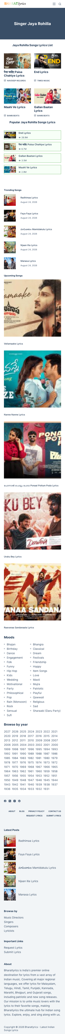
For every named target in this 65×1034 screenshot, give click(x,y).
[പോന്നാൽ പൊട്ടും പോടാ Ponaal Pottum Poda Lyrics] (32, 450)
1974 (38, 762)
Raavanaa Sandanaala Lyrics (19, 627)
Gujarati (38, 992)
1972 (54, 762)
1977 (15, 762)
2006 (7, 744)
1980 (46, 758)
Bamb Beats (13, 115)
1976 (23, 762)
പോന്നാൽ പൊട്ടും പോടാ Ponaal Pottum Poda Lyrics (31, 485)
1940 (31, 784)
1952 (46, 775)
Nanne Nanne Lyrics (14, 414)
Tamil (25, 988)
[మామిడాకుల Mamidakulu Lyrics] (10, 232)
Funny (10, 666)
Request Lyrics (34, 815)
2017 (31, 736)
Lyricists (9, 930)
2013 (7, 740)
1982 (31, 758)
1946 (38, 780)
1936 (7, 789)
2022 (46, 731)
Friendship (39, 662)
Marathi (9, 992)
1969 (23, 766)
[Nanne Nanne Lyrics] (32, 379)
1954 (31, 775)
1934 (23, 789)
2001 (46, 744)
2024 (31, 731)
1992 (7, 753)
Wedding (12, 679)
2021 (54, 731)
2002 (38, 744)
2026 (15, 731)
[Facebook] (5, 801)
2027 (7, 731)
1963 (15, 771)
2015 (46, 736)
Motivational (14, 684)
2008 (46, 740)
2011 (23, 740)
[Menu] (54, 4)
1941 (23, 784)
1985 (7, 758)
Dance (11, 653)
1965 (54, 766)
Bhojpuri (20, 992)
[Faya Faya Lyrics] (10, 216)
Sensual (12, 710)
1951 (54, 775)
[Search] (60, 4)
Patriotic (38, 688)
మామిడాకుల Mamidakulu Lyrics (36, 229)
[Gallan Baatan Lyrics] (47, 96)
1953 (38, 775)
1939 (38, 784)
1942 (15, 784)
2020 (7, 736)
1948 (23, 780)
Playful (37, 693)
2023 (38, 731)
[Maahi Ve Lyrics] (17, 96)
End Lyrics (41, 72)
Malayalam (48, 983)
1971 (7, 766)
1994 (46, 749)
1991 (15, 753)
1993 (54, 749)
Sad (35, 706)
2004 (23, 744)
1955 (23, 775)
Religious (38, 701)
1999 (7, 749)
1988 (38, 753)
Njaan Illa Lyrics (29, 245)
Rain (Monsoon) (17, 701)
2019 (15, 736)
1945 (46, 780)
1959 (46, 771)
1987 (46, 753)
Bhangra (38, 644)
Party (10, 688)
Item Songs (40, 670)
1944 (54, 780)
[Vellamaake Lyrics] (32, 308)
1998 (15, 749)
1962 (23, 771)
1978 (7, 762)
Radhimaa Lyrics (29, 197)
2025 (23, 731)
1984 (15, 758)
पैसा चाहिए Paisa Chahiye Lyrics (35, 144)
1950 (7, 780)
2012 (15, 740)
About (12, 811)
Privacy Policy (36, 811)
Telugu (8, 988)
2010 (31, 740)
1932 (38, 789)
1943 (7, 784)
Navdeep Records (16, 80)
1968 (31, 766)
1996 (31, 749)
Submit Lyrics (53, 815)
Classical (38, 648)
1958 (54, 771)
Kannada (47, 988)
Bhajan (11, 644)
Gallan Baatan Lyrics (30, 155)
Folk (9, 662)
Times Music (43, 80)
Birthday (12, 648)
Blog (21, 811)
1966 (46, 766)
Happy (37, 666)
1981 (38, 758)
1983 (23, 758)
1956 (15, 775)
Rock (10, 706)
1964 (7, 771)
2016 (38, 736)
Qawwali (38, 697)
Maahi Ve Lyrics (14, 107)
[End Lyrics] (47, 60)
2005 (15, 744)
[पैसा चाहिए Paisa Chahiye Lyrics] (17, 60)
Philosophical (15, 693)
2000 (54, 744)
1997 (23, 749)
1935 (15, 789)
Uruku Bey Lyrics (13, 556)
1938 (46, 784)
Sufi (9, 715)
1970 (15, 766)
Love (36, 675)
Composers (11, 926)
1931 (46, 789)
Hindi (17, 988)
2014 (54, 736)
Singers (8, 922)
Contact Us (54, 811)
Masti (36, 679)
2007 (54, 740)
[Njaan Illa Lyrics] (10, 247)
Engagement (15, 657)
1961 (31, 771)
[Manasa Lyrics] (10, 263)
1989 (31, 753)
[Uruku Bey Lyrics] (32, 521)
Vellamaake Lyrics (13, 343)
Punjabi (35, 988)
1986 (54, 753)
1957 (7, 775)
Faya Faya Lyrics (29, 213)
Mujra (36, 684)
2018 (23, 736)
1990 (23, 753)
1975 (31, 762)
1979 (54, 758)
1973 (46, 762)
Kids (9, 675)
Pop (9, 697)
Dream (37, 653)
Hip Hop (12, 670)
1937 (54, 784)
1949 (15, 780)
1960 (38, 771)
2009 (38, 740)
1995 (38, 749)
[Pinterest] (19, 801)
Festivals (38, 657)
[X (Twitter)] (10, 801)
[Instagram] (14, 801)
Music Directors (14, 917)
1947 (31, 780)
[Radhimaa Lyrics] (10, 200)
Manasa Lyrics (28, 261)
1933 (31, 789)
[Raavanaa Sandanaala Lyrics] (32, 591)
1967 (38, 766)
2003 (31, 744)
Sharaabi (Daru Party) (47, 710)
